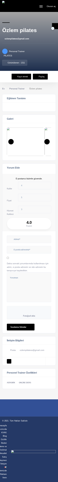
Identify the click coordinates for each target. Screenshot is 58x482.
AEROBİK (11, 383)
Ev (3, 89)
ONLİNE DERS (25, 383)
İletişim (3, 464)
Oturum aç (51, 6)
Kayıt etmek (22, 76)
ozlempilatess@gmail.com (17, 39)
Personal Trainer (17, 89)
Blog (5, 436)
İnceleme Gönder (18, 327)
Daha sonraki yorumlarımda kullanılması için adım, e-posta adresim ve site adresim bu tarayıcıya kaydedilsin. (27, 267)
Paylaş (42, 76)
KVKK (4, 432)
